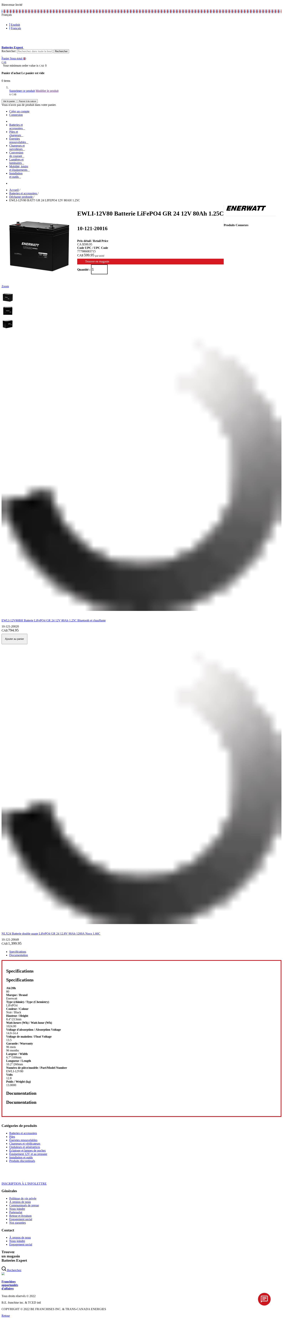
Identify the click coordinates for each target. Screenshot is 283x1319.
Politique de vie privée (22, 1198)
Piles (12, 1136)
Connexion (16, 114)
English (15, 24)
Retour (6, 1315)
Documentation (18, 955)
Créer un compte (19, 111)
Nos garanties (17, 1222)
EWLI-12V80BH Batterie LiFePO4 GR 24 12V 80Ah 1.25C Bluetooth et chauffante (54, 620)
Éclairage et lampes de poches (27, 1150)
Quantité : (83, 269)
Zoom (5, 286)
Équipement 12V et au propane (28, 1154)
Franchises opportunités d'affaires (10, 1285)
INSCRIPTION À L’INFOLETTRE (24, 1183)
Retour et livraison (20, 1215)
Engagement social (20, 1219)
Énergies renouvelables (23, 1140)
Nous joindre (17, 1208)
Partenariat (15, 1212)
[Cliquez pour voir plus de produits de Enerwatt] (246, 210)
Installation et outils (21, 1157)
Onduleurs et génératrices (24, 1147)
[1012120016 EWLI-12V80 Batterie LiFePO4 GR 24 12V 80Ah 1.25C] (8, 302)
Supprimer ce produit (22, 90)
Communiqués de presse (24, 1205)
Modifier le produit (47, 90)
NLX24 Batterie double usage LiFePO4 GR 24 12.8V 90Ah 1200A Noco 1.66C (51, 933)
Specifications (17, 951)
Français (16, 28)
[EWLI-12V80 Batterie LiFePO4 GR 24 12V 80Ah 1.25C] (39, 282)
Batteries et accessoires (23, 1133)
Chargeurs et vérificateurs (24, 1143)
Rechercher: (9, 51)
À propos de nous (20, 1202)
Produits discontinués (22, 1161)
